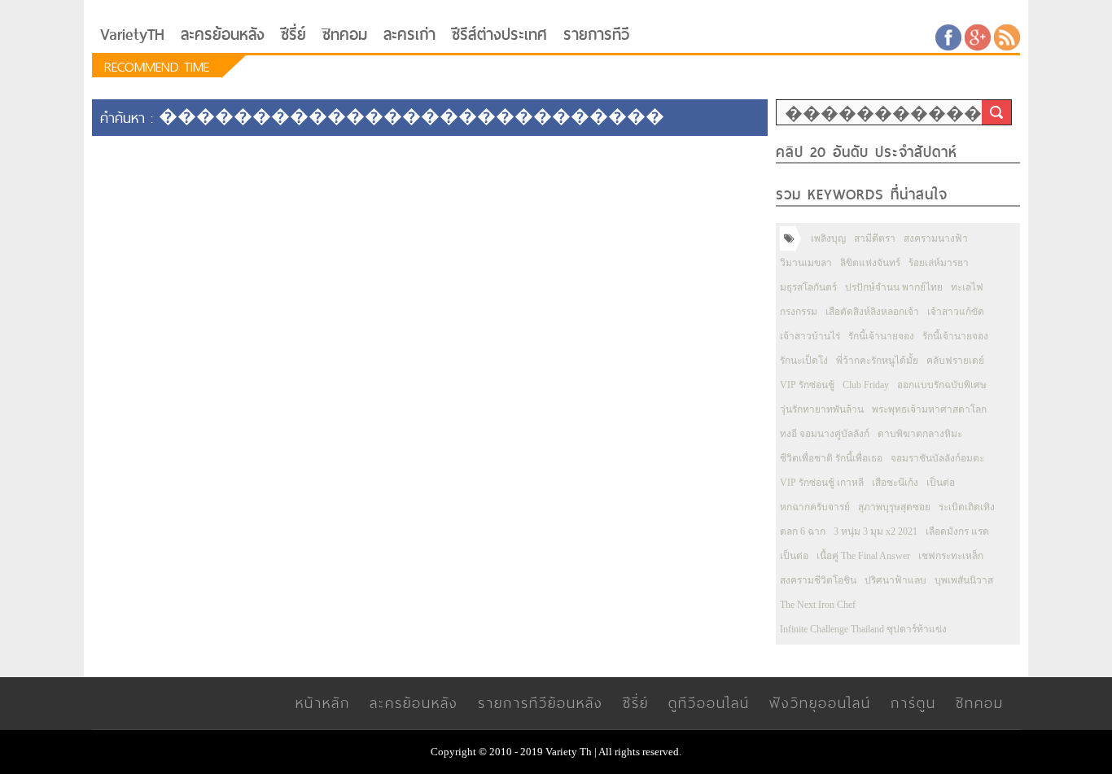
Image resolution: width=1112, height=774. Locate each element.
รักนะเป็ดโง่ (804, 360)
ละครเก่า (409, 34)
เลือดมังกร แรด (957, 531)
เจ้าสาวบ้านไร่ (810, 336)
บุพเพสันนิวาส (964, 580)
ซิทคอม (344, 34)
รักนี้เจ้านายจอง (881, 336)
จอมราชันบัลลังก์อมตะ (937, 458)
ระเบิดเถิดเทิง (967, 507)
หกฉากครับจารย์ (815, 507)
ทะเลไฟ (967, 287)
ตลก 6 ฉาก (802, 531)
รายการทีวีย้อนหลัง (540, 702)
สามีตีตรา (874, 238)
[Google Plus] (978, 36)
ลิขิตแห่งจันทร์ (870, 263)
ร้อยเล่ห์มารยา (938, 263)
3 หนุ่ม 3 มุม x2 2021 (875, 531)
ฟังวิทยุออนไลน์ (820, 702)
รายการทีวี (596, 34)
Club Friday (866, 385)
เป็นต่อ (940, 482)
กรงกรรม (798, 311)
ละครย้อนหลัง (223, 34)
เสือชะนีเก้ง (895, 482)
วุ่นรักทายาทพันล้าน (822, 409)
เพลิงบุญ (828, 238)
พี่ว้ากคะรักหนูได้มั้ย (877, 360)
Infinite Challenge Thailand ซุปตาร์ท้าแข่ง (863, 629)
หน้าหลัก (323, 702)
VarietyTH (132, 34)
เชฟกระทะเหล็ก (950, 556)
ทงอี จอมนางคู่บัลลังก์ (824, 433)
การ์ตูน (913, 702)
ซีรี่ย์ (293, 34)
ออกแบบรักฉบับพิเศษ (942, 385)
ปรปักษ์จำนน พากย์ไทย (894, 287)
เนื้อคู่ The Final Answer (863, 556)
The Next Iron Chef (818, 604)
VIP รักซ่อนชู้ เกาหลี (822, 482)
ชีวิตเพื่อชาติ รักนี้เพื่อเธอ (831, 458)
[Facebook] (948, 36)
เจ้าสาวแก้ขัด (955, 311)
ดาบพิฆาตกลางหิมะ (920, 433)
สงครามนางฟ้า (936, 238)
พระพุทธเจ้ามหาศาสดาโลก (929, 409)
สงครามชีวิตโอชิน (818, 580)
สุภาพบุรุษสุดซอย (894, 507)
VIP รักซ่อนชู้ (807, 385)
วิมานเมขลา (806, 263)
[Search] (996, 112)
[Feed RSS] (1007, 36)
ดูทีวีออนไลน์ (709, 702)
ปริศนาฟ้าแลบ (895, 580)
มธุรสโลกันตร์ (808, 287)
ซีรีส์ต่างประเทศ (499, 34)
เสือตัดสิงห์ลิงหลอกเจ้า (872, 311)
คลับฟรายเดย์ (955, 360)
